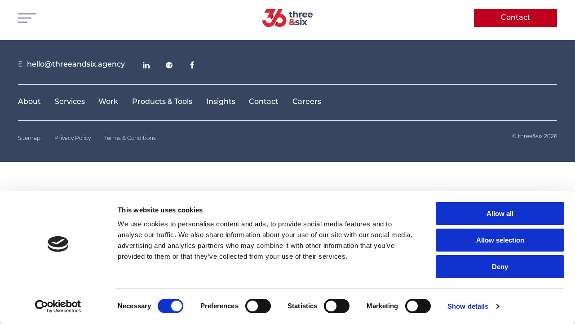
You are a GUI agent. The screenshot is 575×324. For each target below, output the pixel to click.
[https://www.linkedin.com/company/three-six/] (146, 65)
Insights (220, 102)
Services (70, 102)
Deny (500, 266)
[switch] (258, 306)
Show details (467, 306)
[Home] (287, 18)
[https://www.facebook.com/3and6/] (192, 65)
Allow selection (500, 240)
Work (108, 102)
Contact (516, 18)
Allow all (500, 213)
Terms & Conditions (130, 138)
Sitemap (29, 138)
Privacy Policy (72, 138)
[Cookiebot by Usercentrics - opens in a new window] (58, 306)
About (29, 102)
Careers (306, 102)
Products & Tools (162, 102)
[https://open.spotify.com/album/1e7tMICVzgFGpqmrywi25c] (169, 65)
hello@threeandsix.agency (76, 64)
